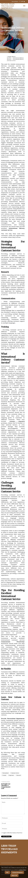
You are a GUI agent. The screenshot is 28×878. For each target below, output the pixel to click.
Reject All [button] (14, 875)
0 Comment (21, 34)
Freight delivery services (11, 57)
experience (11, 775)
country (4, 775)
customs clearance (17, 421)
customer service (15, 773)
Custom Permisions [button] (17, 872)
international (5, 773)
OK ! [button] (7, 872)
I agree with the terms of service (12, 832)
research (19, 775)
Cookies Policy (22, 870)
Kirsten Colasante (11, 33)
